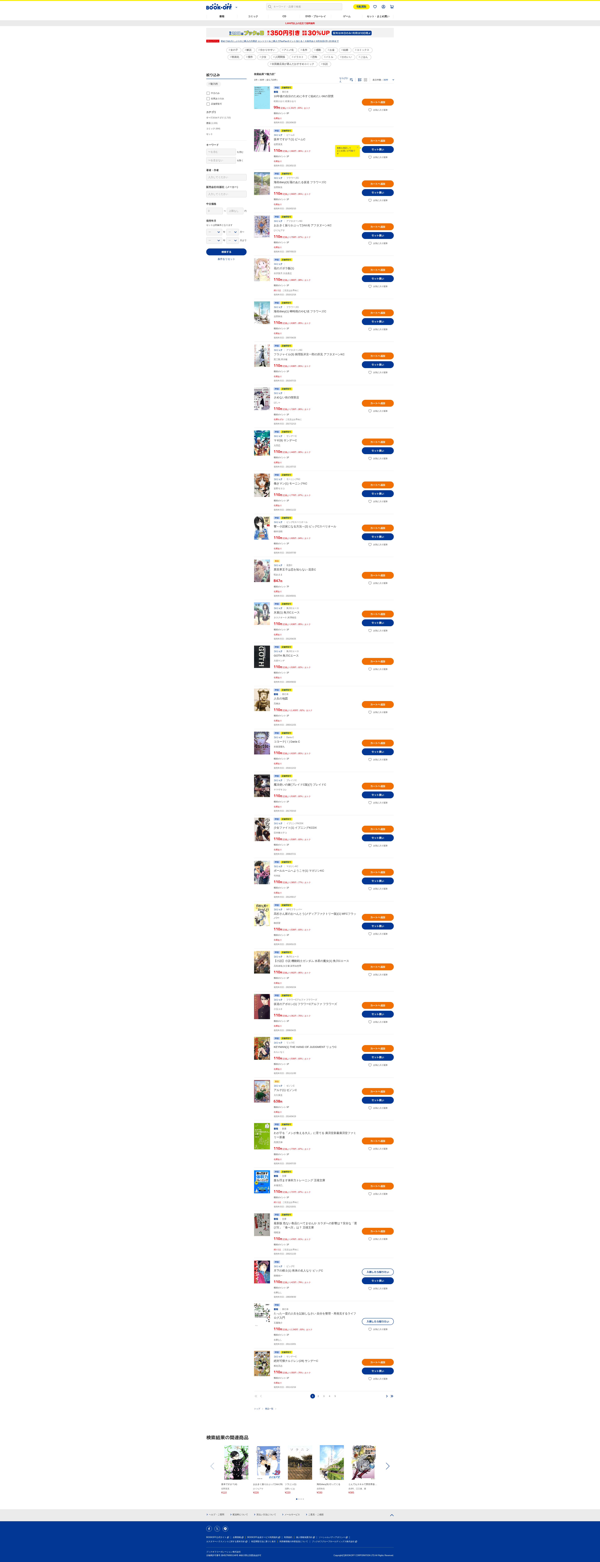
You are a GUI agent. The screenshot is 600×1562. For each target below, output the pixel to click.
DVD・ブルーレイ (315, 16)
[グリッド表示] (365, 80)
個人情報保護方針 (304, 1537)
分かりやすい (267, 50)
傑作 (250, 57)
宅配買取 (361, 6)
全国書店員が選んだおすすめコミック (293, 64)
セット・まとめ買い (378, 16)
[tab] (296, 1499)
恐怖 (314, 57)
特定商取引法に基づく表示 (263, 1541)
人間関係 (280, 57)
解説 (249, 50)
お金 (332, 50)
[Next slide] (387, 1466)
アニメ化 (289, 50)
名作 (304, 50)
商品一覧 (269, 1409)
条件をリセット (226, 259)
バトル (329, 57)
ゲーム (347, 16)
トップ (257, 1409)
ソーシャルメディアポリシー (332, 1537)
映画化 (235, 57)
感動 (318, 50)
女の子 (234, 50)
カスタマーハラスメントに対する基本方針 (225, 1541)
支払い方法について (266, 1514)
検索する (226, 252)
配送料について (240, 1514)
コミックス (363, 50)
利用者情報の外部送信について (294, 1541)
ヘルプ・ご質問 (216, 1514)
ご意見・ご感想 (316, 1514)
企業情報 (237, 1537)
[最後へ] (392, 1396)
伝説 (325, 64)
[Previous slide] (212, 1466)
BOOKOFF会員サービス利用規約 (262, 1537)
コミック (253, 16)
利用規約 (288, 1537)
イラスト (299, 57)
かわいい (347, 57)
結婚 (345, 50)
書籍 (221, 16)
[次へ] (387, 1396)
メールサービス (292, 1514)
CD (284, 16)
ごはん (364, 57)
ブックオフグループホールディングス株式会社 (333, 1541)
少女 (263, 57)
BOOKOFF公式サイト (216, 1537)
